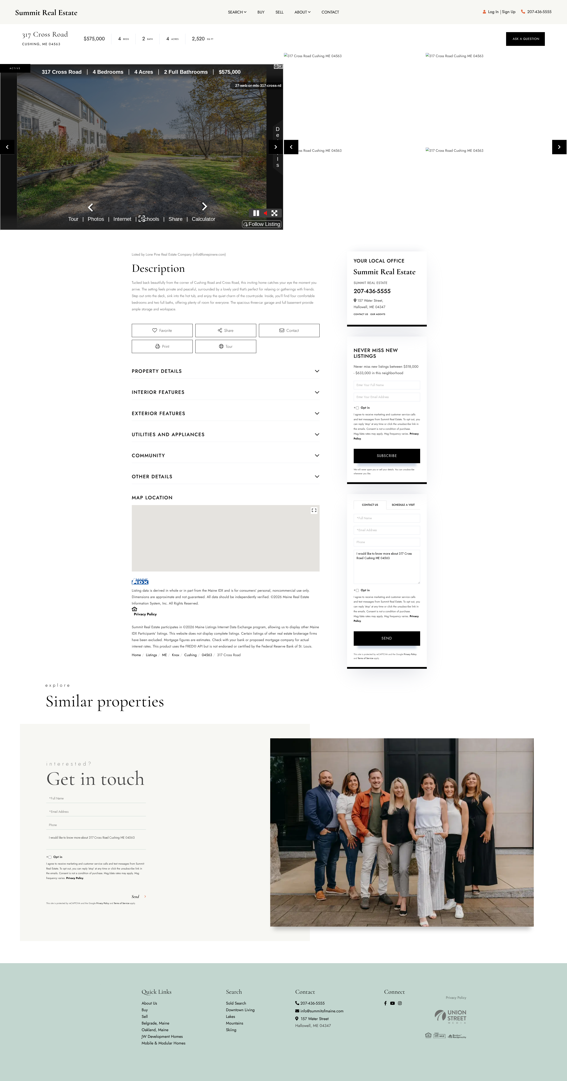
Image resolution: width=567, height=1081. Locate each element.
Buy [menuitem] (261, 12)
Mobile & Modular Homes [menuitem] (163, 1043)
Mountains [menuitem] (234, 1023)
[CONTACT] (525, 39)
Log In (493, 12)
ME (164, 655)
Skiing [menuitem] (231, 1030)
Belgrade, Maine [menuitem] (155, 1023)
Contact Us (361, 314)
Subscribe (387, 455)
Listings (151, 655)
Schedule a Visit (403, 505)
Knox (175, 655)
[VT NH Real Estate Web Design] (445, 1017)
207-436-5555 (539, 12)
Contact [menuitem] (330, 12)
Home (136, 655)
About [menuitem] (301, 12)
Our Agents (377, 314)
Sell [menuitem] (280, 12)
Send (387, 638)
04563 (207, 655)
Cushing (190, 655)
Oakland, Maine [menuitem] (155, 1030)
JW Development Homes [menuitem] (162, 1036)
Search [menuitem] (235, 12)
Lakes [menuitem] (230, 1016)
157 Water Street (313, 1022)
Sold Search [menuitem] (236, 1003)
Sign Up (508, 12)
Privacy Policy (145, 614)
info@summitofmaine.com (322, 1011)
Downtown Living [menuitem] (240, 1010)
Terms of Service (365, 658)
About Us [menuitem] (149, 1003)
